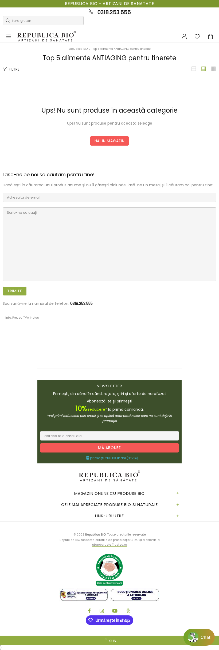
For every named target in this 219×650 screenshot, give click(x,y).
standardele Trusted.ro (109, 544)
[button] (199, 637)
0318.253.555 (114, 12)
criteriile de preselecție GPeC (117, 540)
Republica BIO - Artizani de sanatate (109, 3)
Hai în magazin (110, 140)
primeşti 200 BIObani (113, 458)
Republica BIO (46, 37)
